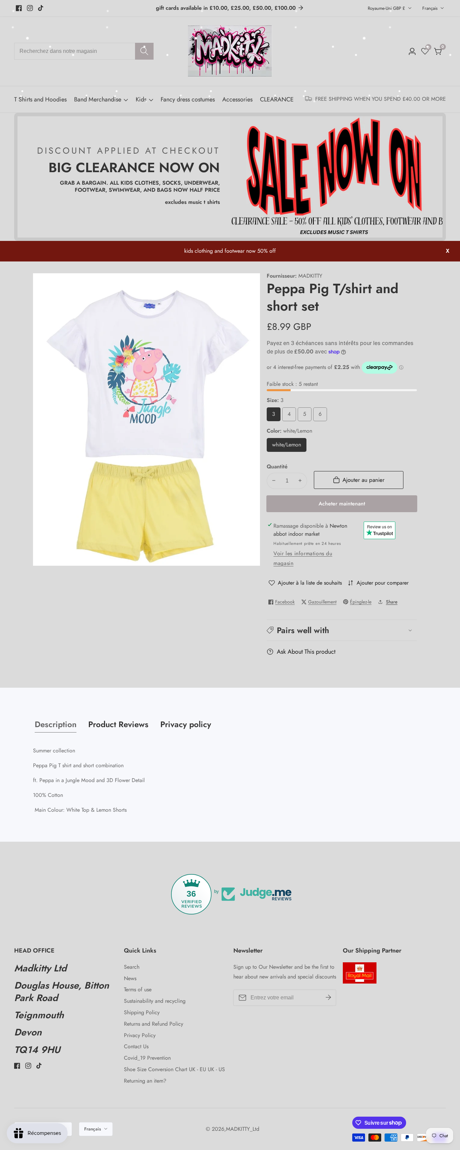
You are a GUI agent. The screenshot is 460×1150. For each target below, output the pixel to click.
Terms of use (138, 989)
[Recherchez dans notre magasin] (144, 51)
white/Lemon (289, 446)
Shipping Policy (142, 1012)
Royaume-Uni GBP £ (387, 8)
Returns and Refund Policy (153, 1024)
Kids (141, 99)
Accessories (237, 99)
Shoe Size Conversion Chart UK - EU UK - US (174, 1069)
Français (430, 8)
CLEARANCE (277, 99)
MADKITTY (310, 276)
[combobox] (84, 51)
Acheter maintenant (342, 503)
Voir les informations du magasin (302, 558)
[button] (342, 630)
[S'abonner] (328, 997)
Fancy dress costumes (188, 99)
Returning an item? (145, 1081)
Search (131, 967)
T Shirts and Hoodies (40, 99)
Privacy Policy (140, 1035)
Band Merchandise (97, 99)
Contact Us (136, 1046)
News (130, 978)
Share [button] (391, 601)
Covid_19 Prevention (147, 1058)
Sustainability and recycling (155, 1001)
